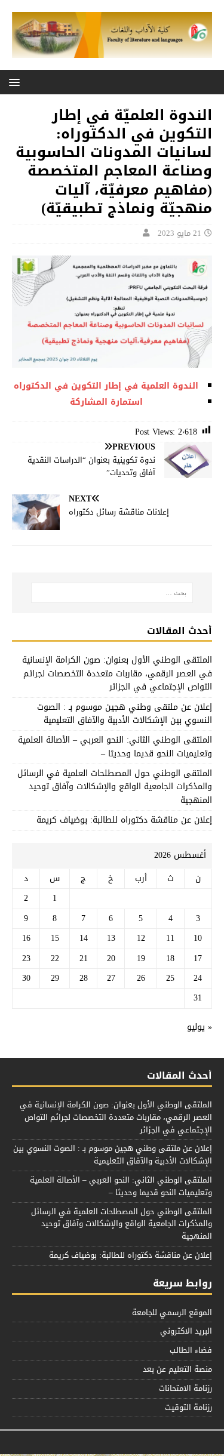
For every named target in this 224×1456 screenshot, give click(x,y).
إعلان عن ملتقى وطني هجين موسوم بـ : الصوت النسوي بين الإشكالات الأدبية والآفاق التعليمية (124, 713)
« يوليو (199, 1027)
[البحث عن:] (112, 593)
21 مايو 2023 (179, 233)
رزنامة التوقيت (188, 1407)
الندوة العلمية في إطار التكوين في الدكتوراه (106, 386)
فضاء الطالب (191, 1350)
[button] (16, 81)
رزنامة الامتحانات (185, 1388)
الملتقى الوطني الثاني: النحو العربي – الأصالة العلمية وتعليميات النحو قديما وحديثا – (115, 746)
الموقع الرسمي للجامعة (172, 1313)
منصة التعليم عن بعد (177, 1369)
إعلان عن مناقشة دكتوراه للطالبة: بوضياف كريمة (124, 820)
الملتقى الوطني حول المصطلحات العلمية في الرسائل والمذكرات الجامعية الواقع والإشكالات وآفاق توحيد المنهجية (114, 786)
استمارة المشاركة (106, 402)
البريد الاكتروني (186, 1330)
